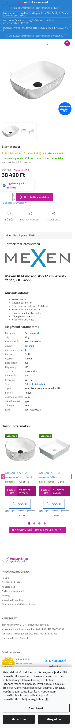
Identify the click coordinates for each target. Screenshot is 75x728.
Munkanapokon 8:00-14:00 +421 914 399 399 (41, 629)
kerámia (29, 346)
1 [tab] (29, 523)
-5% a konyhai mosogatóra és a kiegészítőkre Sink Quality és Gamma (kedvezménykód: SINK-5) (36, 14)
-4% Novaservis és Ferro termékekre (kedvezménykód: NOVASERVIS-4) (35, 29)
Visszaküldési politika (13, 600)
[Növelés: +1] (14, 195)
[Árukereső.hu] (55, 662)
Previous (2, 476)
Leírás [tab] (8, 235)
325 (26, 375)
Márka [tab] (32, 235)
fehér (28, 384)
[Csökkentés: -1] (14, 199)
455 (26, 363)
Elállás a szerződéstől (13, 591)
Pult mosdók (32, 333)
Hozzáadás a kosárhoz (36, 197)
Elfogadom (54, 719)
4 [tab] (45, 523)
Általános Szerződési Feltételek (18, 604)
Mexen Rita (31, 371)
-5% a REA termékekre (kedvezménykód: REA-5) (36, 8)
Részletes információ (13, 203)
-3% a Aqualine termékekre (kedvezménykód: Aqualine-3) (36, 36)
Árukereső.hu (55, 666)
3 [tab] (39, 523)
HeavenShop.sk (20, 638)
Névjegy (6, 595)
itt (46, 699)
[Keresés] (48, 43)
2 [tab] (34, 523)
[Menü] (67, 43)
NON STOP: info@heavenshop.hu (32, 625)
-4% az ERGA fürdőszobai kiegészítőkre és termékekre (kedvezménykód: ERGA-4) (28, 22)
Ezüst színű (38, 384)
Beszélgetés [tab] (20, 235)
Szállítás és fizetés (12, 582)
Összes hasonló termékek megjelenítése (37, 529)
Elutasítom (19, 719)
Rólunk (5, 578)
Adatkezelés (8, 587)
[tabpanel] (20, 476)
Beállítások (36, 708)
